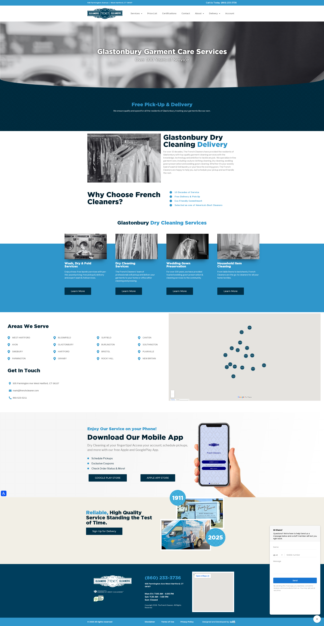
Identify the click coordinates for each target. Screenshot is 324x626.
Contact (185, 13)
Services (135, 13)
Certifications (169, 13)
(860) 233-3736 (163, 577)
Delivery (213, 13)
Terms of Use (167, 622)
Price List (152, 13)
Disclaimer (150, 622)
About (198, 13)
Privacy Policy (187, 622)
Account (229, 13)
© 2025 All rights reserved (99, 622)
